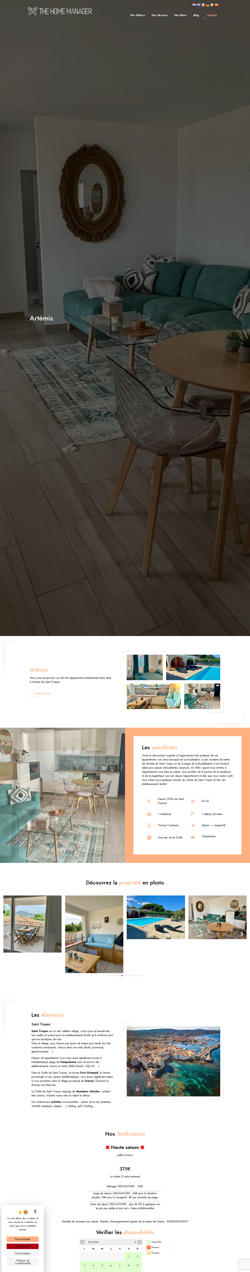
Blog (196, 15)
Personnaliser (22, 1253)
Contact (212, 15)
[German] (207, 5)
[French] (203, 5)
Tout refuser (23, 1246)
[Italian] (212, 5)
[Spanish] (216, 5)
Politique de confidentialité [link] (23, 1262)
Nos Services (160, 15)
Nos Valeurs (137, 15)
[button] (8, 934)
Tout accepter (23, 1239)
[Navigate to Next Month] (139, 1242)
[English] (199, 5)
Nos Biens (180, 15)
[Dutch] (194, 5)
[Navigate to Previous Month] (82, 1242)
